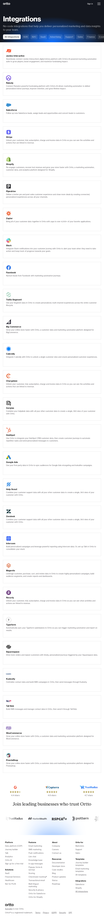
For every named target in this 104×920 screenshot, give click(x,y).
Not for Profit (10, 884)
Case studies (57, 870)
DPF (70, 913)
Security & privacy (36, 890)
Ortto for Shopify (36, 897)
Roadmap (56, 884)
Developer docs (58, 866)
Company (56, 846)
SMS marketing (35, 849)
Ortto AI (8, 860)
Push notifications (36, 853)
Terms (37, 913)
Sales (77, 853)
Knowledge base (35, 860)
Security (62, 913)
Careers (55, 849)
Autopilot (9, 909)
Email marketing (35, 846)
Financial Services (12, 877)
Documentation (58, 863)
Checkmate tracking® (38, 877)
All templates (80, 875)
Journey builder (11, 849)
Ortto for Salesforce (37, 893)
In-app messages (36, 864)
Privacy (46, 913)
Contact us (56, 853)
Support (78, 849)
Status (54, 880)
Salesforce (79, 884)
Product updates (59, 877)
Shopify (78, 888)
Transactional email (37, 880)
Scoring (32, 873)
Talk (6, 853)
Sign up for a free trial (14, 864)
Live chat (32, 856)
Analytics (9, 856)
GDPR (54, 913)
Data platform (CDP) (13, 846)
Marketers (79, 846)
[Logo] (6, 4)
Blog (54, 873)
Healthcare (9, 880)
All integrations (81, 891)
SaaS (7, 873)
